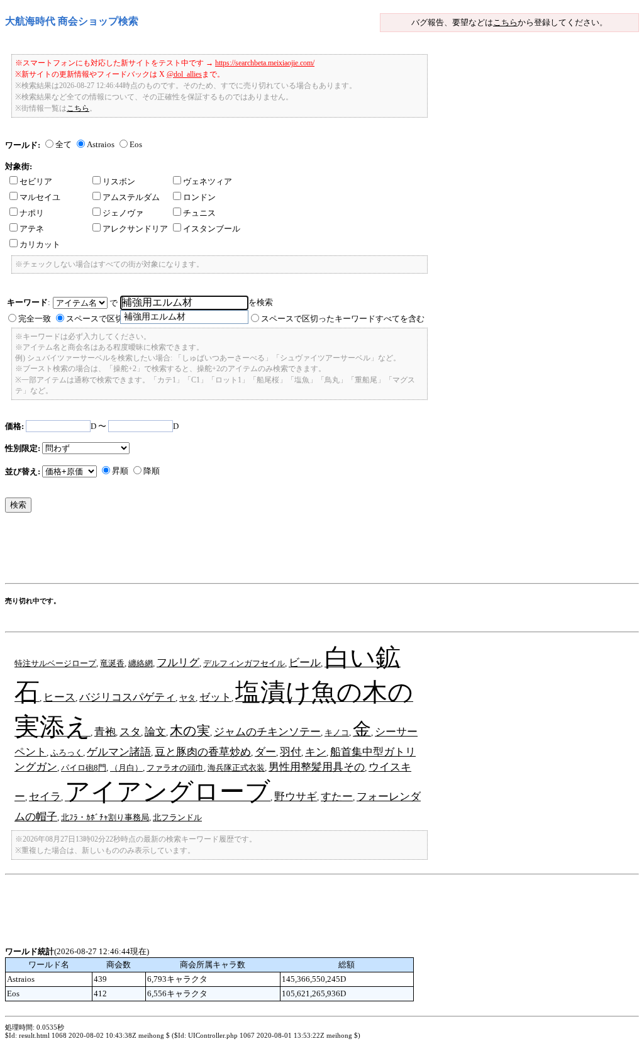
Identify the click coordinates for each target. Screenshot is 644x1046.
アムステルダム (131, 197)
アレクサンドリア (135, 228)
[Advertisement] (234, 551)
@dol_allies (184, 74)
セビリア (35, 181)
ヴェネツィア (207, 181)
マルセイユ (39, 197)
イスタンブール (211, 228)
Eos (136, 144)
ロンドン (199, 197)
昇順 (120, 471)
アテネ (31, 228)
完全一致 (34, 318)
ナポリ (31, 213)
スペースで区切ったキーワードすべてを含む (343, 318)
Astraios (100, 144)
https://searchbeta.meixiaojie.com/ (264, 62)
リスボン (119, 181)
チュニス (199, 213)
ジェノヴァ (123, 213)
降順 (151, 471)
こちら (505, 22)
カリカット (39, 244)
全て (63, 144)
